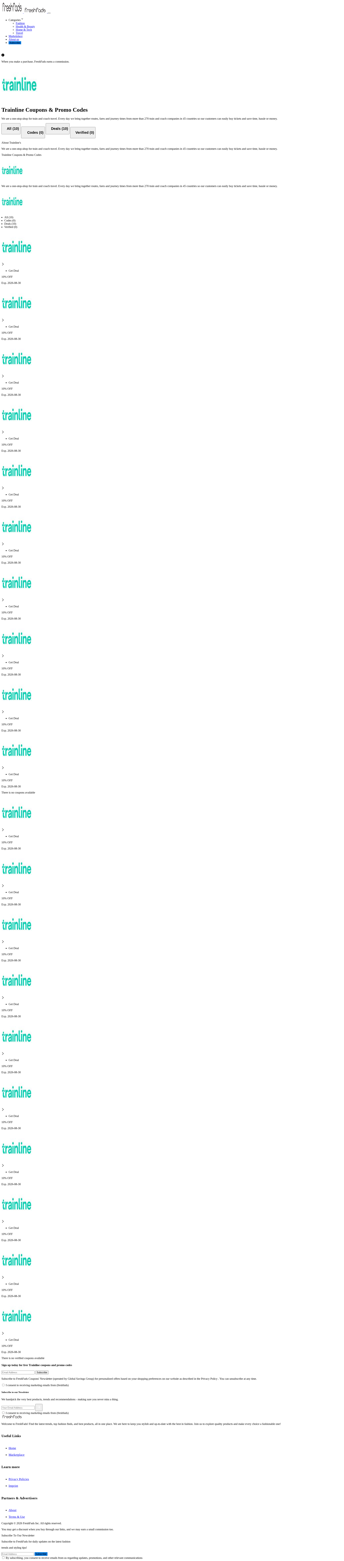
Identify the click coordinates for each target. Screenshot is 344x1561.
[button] (176, 19)
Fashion (20, 23)
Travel (19, 32)
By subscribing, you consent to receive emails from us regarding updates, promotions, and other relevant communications (74, 1557)
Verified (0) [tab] (10, 226)
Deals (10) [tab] (10, 223)
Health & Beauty (25, 26)
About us (14, 39)
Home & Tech (24, 29)
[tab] (10, 128)
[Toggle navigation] (49, 13)
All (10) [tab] (8, 217)
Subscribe (15, 42)
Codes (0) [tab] (9, 220)
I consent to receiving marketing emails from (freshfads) (37, 1385)
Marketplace (16, 36)
